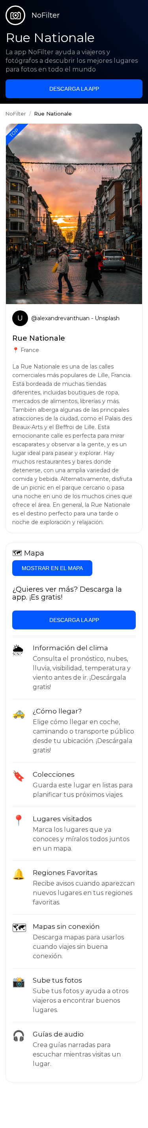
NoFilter (16, 113)
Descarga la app (74, 89)
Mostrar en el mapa (52, 568)
